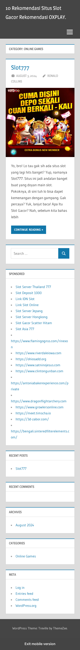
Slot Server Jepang (29, 311)
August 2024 (25, 525)
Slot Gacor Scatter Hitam (34, 323)
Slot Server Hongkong (32, 317)
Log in (20, 587)
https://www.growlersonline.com (40, 407)
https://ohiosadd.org (31, 359)
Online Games (26, 556)
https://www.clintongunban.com (39, 371)
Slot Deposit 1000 (29, 293)
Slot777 (20, 67)
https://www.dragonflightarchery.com (39, 401)
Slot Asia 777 (25, 329)
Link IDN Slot (25, 299)
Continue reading (27, 230)
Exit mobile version (40, 644)
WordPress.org (26, 605)
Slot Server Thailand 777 (33, 287)
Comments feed (27, 599)
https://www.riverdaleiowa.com (38, 353)
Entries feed (24, 593)
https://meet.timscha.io (33, 413)
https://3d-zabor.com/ (32, 419)
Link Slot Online (27, 305)
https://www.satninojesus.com (38, 365)
